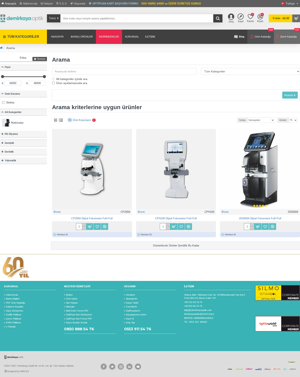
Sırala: (242, 120)
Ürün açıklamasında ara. (72, 83)
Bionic (57, 211)
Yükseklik (10, 160)
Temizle (41, 59)
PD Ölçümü (11, 134)
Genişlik (9, 143)
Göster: (283, 120)
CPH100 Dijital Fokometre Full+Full (176, 218)
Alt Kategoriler (13, 112)
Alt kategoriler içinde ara (71, 79)
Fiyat (7, 67)
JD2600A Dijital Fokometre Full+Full (260, 218)
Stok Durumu (12, 93)
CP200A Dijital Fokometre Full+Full (92, 218)
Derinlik (9, 151)
